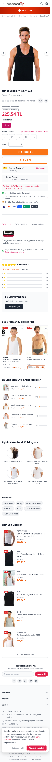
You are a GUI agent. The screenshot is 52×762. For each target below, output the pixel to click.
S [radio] (5, 137)
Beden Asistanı (28, 132)
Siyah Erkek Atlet (11, 514)
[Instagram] (19, 681)
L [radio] (19, 137)
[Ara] (41, 3)
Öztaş (4, 95)
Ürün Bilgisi (7, 224)
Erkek (19, 508)
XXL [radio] (33, 137)
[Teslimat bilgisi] (23, 168)
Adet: (4, 144)
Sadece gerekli (18, 748)
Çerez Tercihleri (36, 759)
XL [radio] (26, 137)
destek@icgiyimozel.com (32, 721)
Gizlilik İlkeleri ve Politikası (18, 759)
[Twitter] (25, 681)
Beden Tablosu (43, 132)
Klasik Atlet (8, 503)
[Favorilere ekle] (40, 100)
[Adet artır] (21, 144)
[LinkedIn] (36, 681)
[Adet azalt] (11, 144)
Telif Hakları (10, 757)
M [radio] (12, 137)
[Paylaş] (46, 101)
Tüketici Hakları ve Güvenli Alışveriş (29, 757)
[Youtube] (30, 681)
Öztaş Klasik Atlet (33, 503)
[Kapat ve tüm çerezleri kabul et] (46, 730)
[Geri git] (3, 3)
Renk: (7, 120)
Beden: (8, 131)
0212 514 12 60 (11, 721)
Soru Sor (25, 269)
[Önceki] (3, 53)
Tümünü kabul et (36, 748)
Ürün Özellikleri (21, 224)
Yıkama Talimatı (38, 224)
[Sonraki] (47, 53)
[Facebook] (14, 681)
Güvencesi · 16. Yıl (21, 202)
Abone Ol (41, 674)
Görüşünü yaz (14, 306)
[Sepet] (46, 3)
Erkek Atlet (8, 508)
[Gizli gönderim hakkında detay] (47, 198)
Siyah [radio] (6, 125)
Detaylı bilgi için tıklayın (15, 252)
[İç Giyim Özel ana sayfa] (15, 3)
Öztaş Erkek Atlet (33, 508)
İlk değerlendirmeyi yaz (25, 101)
